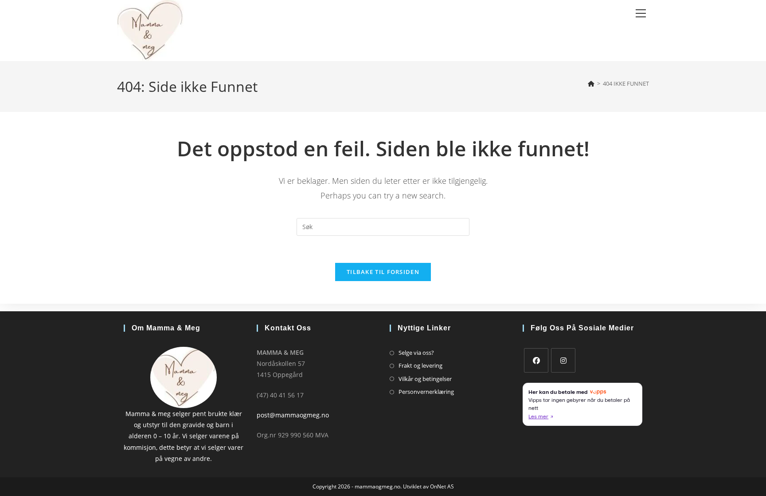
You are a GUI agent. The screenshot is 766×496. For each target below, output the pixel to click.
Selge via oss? (416, 353)
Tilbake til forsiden (383, 272)
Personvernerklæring (426, 392)
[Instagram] (563, 360)
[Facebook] (536, 360)
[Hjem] (591, 83)
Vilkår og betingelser (425, 379)
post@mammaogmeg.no (293, 415)
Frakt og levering (420, 365)
